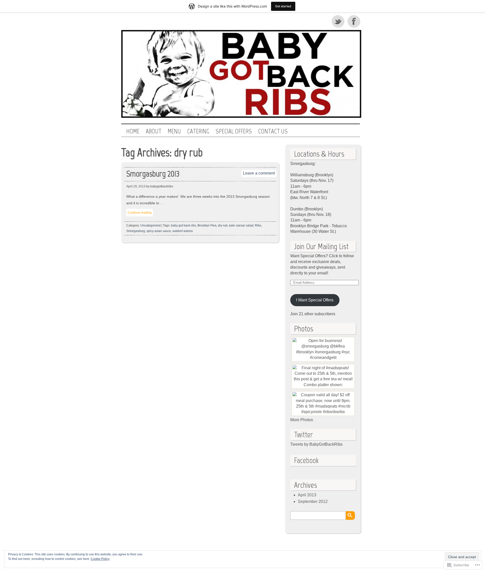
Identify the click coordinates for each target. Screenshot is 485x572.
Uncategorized (150, 225)
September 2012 (313, 501)
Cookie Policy (100, 559)
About (153, 131)
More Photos (301, 420)
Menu (174, 131)
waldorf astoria (183, 231)
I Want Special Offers (314, 300)
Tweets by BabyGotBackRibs (316, 444)
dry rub (223, 225)
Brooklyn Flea (207, 225)
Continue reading (140, 212)
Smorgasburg (135, 231)
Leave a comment (259, 173)
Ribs (258, 225)
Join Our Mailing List (321, 246)
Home (132, 131)
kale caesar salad (241, 225)
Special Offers (233, 131)
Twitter (338, 21)
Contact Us (273, 131)
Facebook (354, 21)
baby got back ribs (183, 225)
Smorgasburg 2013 (153, 173)
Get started (283, 6)
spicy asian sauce (159, 231)
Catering (198, 131)
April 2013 (307, 495)
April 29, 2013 (136, 186)
